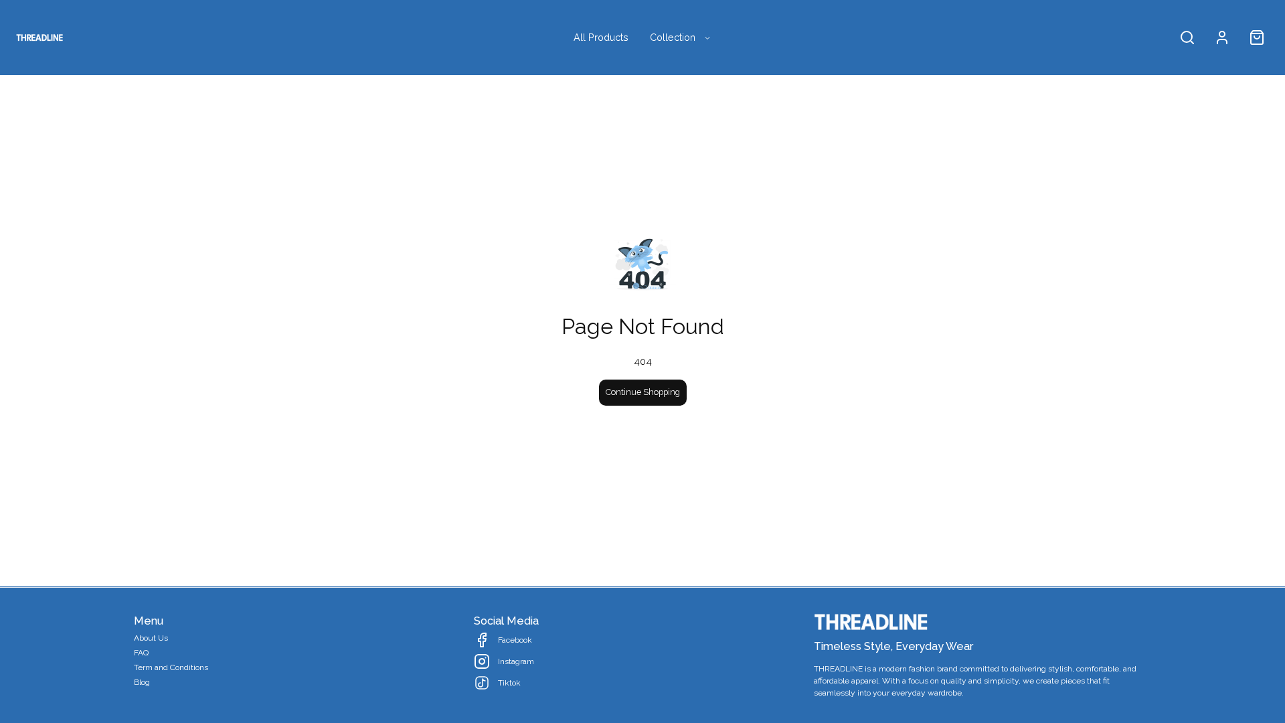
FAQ (141, 652)
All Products (601, 37)
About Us (151, 638)
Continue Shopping (643, 392)
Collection (672, 37)
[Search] (1187, 37)
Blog (142, 682)
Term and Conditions (171, 667)
